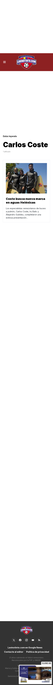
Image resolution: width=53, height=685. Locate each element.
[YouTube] (32, 640)
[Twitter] (13, 640)
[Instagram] (26, 640)
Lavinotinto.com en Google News (25, 647)
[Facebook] (20, 640)
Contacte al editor (13, 652)
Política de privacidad (37, 652)
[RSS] (39, 640)
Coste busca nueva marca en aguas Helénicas (25, 200)
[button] (4, 62)
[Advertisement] (26, 26)
